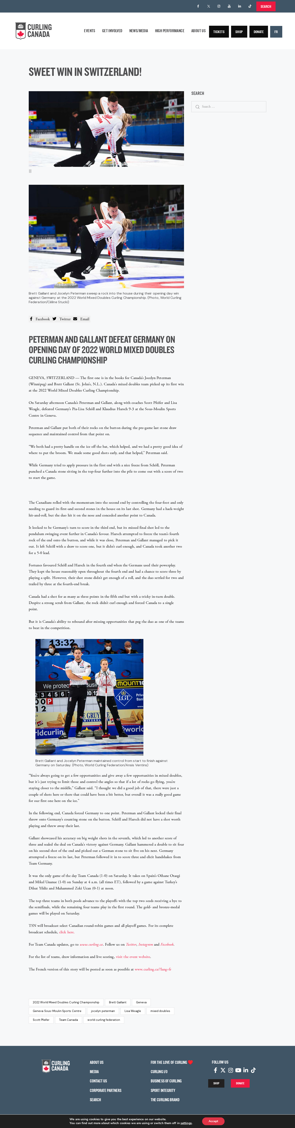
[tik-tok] (250, 6)
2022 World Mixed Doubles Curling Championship (66, 1002)
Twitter (63, 319)
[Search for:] (228, 106)
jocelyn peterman (103, 1011)
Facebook (41, 319)
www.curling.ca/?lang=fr (153, 969)
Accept (213, 1121)
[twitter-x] (209, 6)
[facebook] (198, 6)
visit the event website (133, 956)
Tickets (219, 31)
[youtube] (229, 6)
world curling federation (103, 1020)
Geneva (141, 1002)
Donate (259, 31)
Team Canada (68, 1020)
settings (186, 1123)
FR (276, 31)
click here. (67, 932)
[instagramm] (219, 6)
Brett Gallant (117, 1002)
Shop (239, 31)
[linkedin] (240, 6)
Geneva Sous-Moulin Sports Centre (57, 1011)
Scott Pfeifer (41, 1020)
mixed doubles (160, 1011)
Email (83, 319)
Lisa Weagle (133, 1011)
